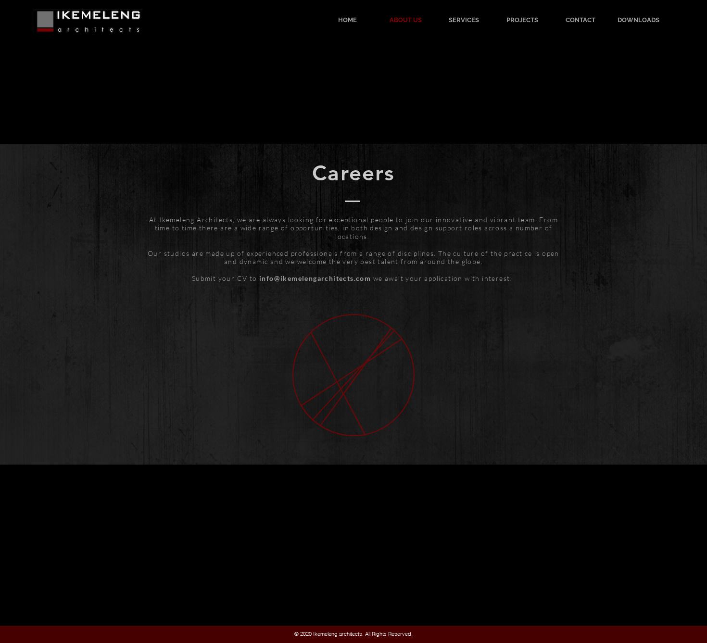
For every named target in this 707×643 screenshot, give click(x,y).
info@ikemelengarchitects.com (315, 278)
